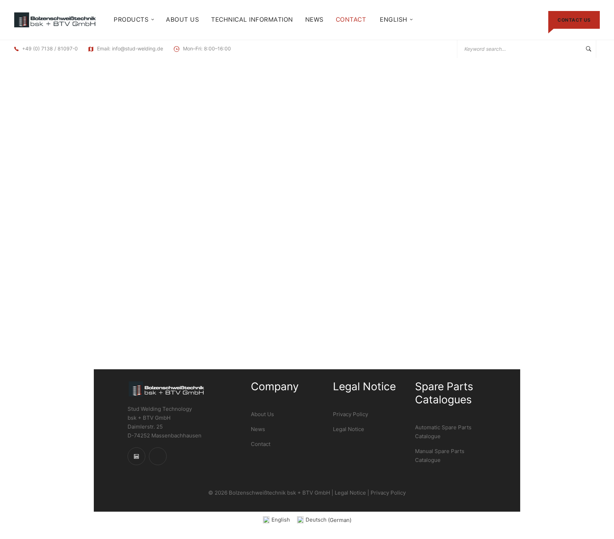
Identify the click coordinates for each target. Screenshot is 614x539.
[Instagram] (158, 456)
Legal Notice (350, 492)
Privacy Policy (388, 492)
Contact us (574, 20)
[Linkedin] (136, 456)
